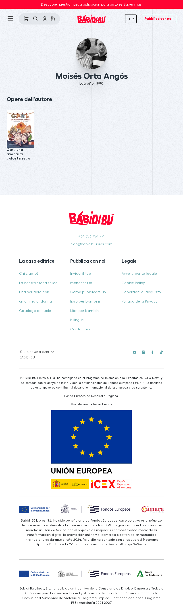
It (129, 18)
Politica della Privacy (140, 301)
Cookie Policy (133, 283)
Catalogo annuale (35, 311)
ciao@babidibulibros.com (91, 244)
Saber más (133, 4)
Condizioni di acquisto (141, 292)
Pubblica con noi (159, 18)
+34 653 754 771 (91, 236)
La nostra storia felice (38, 283)
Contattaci (80, 329)
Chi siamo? (29, 273)
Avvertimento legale (139, 273)
